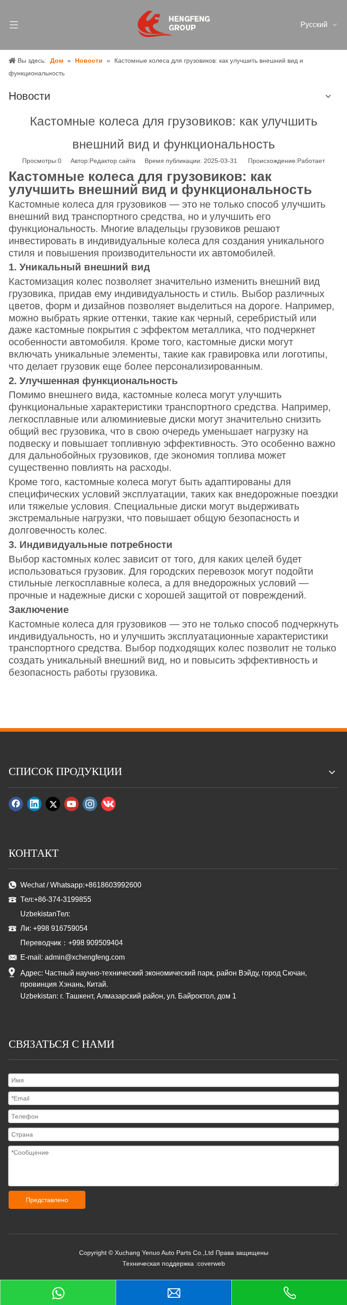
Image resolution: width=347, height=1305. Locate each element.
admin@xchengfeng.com (85, 957)
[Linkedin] (34, 804)
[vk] (108, 804)
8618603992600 (115, 885)
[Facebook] (16, 804)
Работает (311, 160)
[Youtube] (71, 804)
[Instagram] (90, 804)
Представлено (47, 1199)
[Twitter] (53, 804)
